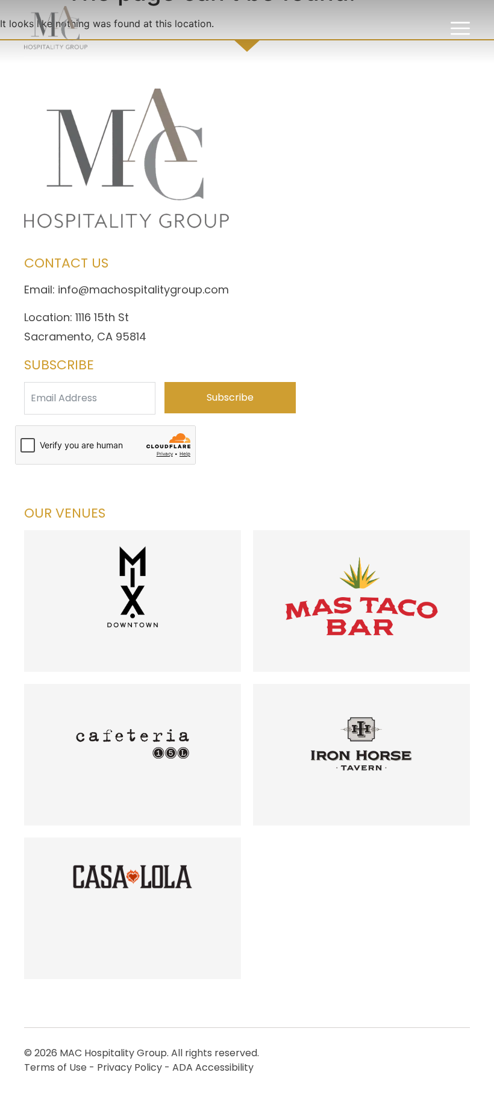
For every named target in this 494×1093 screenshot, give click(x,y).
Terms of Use (55, 1067)
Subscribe (230, 397)
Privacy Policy (129, 1067)
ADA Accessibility (213, 1067)
